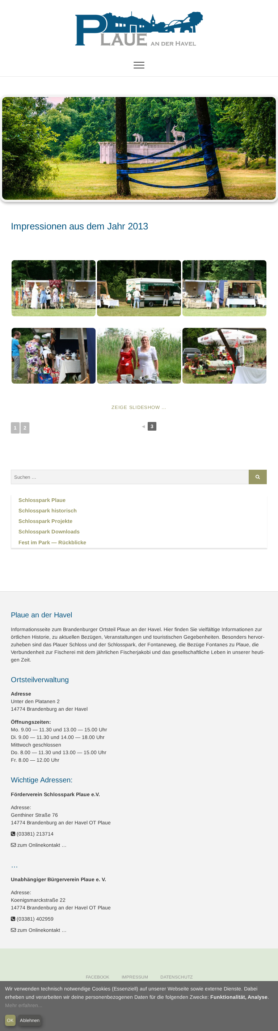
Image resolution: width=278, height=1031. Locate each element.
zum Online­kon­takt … (42, 845)
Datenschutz (176, 977)
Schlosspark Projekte (45, 521)
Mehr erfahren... (23, 1005)
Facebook (97, 977)
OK (10, 1020)
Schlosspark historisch (47, 511)
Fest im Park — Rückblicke (52, 542)
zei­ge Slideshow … (139, 407)
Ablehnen (29, 1020)
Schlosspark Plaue (42, 500)
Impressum (135, 977)
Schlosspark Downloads (49, 531)
